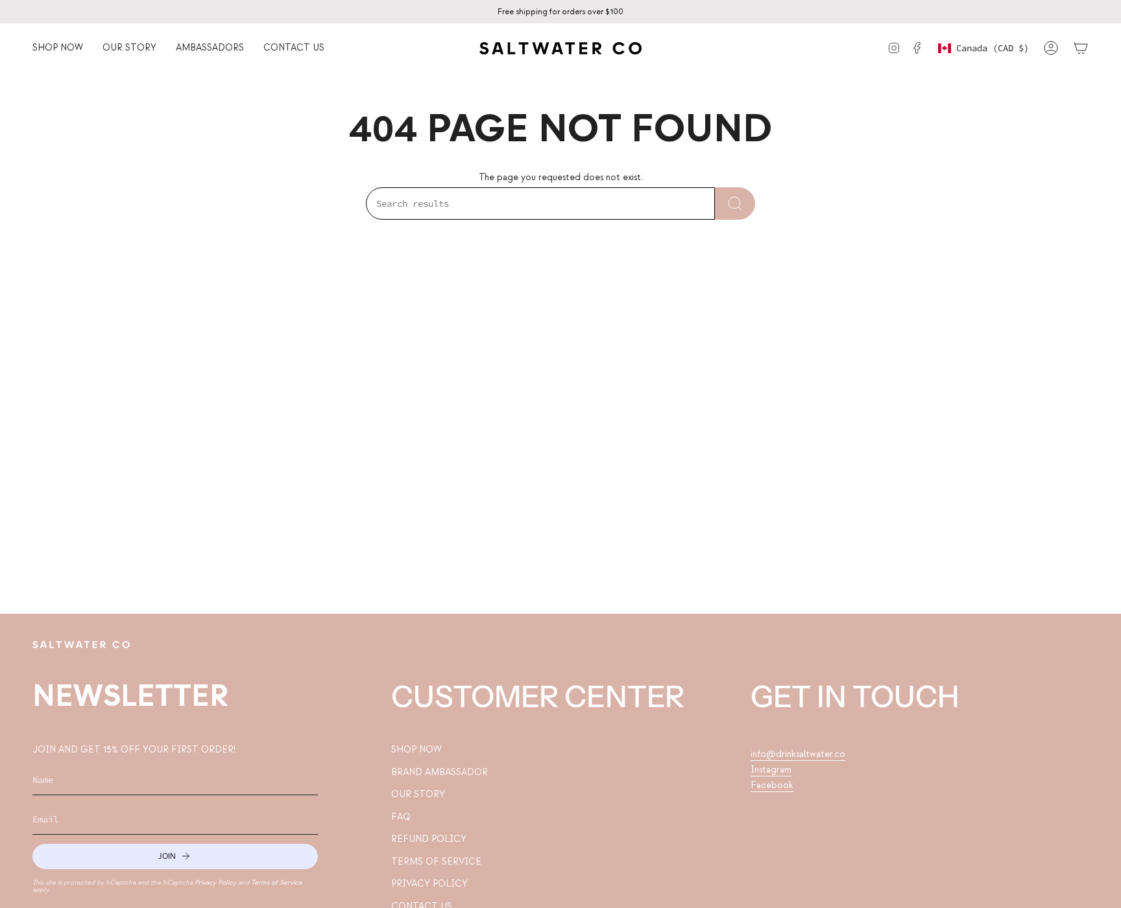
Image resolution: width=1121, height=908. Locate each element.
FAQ (401, 816)
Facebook (772, 785)
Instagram (771, 769)
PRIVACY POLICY (429, 883)
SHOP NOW (416, 749)
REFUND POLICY (428, 838)
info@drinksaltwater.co (798, 754)
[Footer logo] (81, 644)
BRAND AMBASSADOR (439, 772)
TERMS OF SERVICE (436, 861)
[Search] (735, 203)
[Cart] (1081, 48)
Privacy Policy (215, 882)
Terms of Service (276, 882)
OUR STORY (418, 794)
